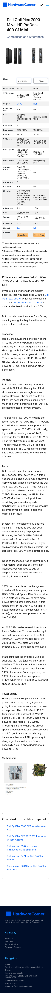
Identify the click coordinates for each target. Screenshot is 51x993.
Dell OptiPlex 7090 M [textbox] (24, 81)
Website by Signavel (30, 922)
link (18, 228)
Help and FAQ (11, 983)
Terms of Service (13, 947)
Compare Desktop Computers (18, 986)
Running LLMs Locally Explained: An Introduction (21, 977)
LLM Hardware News (14, 980)
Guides (8, 970)
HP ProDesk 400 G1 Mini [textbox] (41, 81)
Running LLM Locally (14, 973)
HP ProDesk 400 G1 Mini (28, 302)
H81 (35, 104)
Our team (9, 941)
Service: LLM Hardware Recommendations (24, 967)
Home (7, 964)
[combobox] (24, 81)
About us (9, 938)
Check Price (22, 235)
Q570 (19, 104)
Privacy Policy (11, 944)
